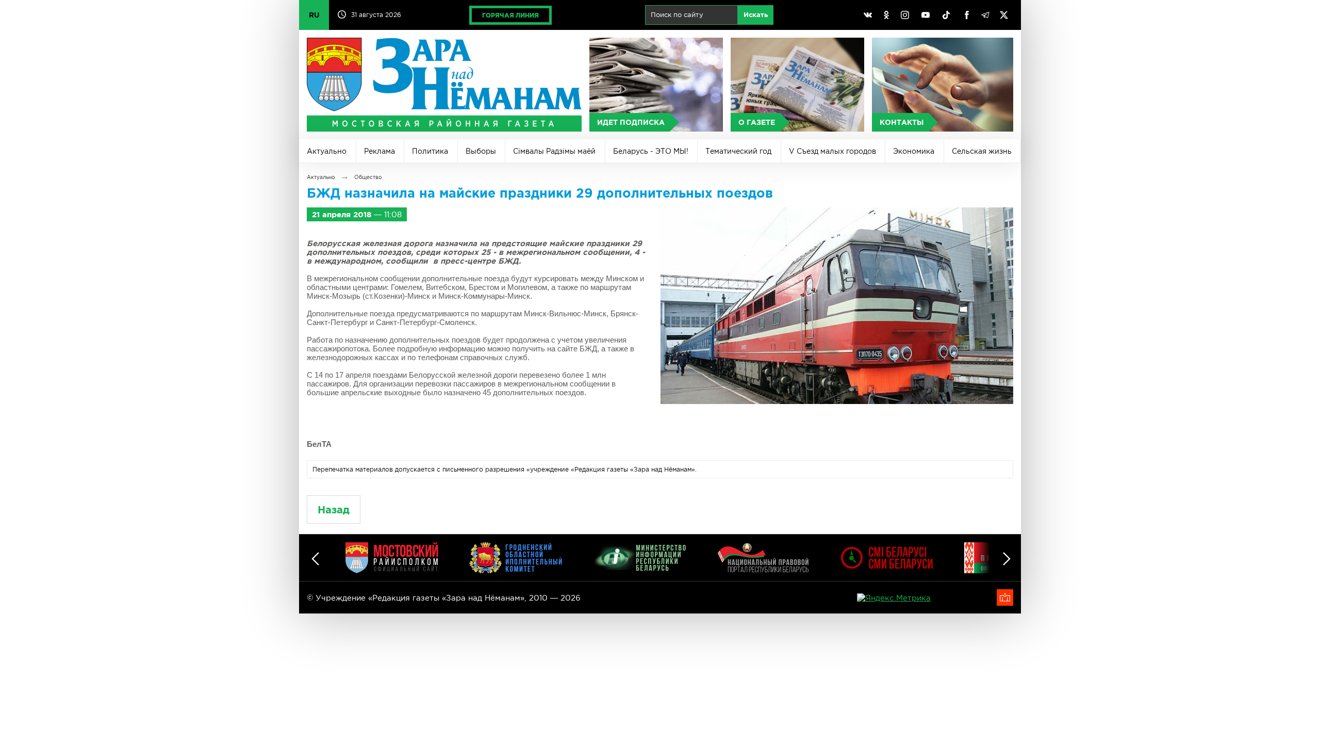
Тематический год (738, 151)
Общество (368, 177)
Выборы (481, 151)
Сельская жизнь (982, 151)
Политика (430, 151)
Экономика (913, 151)
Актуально (326, 151)
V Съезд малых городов (832, 151)
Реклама (379, 151)
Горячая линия (510, 15)
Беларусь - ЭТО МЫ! (650, 151)
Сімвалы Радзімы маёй (554, 151)
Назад (334, 509)
